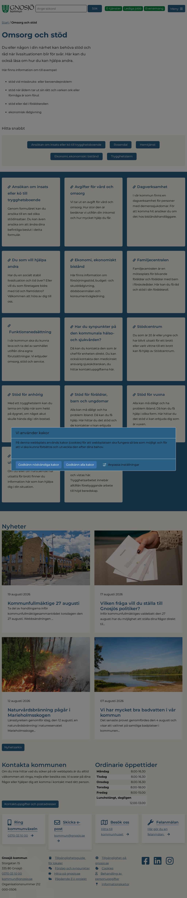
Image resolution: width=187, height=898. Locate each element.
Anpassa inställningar (123, 464)
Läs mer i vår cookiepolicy (34, 453)
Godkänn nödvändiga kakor (38, 464)
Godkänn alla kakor (80, 464)
